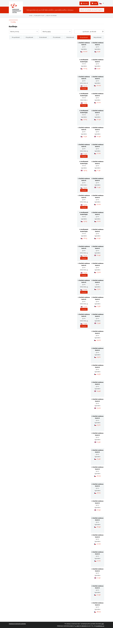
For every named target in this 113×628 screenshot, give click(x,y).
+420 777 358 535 (81, 626)
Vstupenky (83, 88)
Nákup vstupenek (51, 15)
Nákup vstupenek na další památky (91, 10)
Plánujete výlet (39, 15)
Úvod (30, 15)
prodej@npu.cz (100, 626)
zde (102, 623)
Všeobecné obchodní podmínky (17, 623)
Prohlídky (13, 22)
